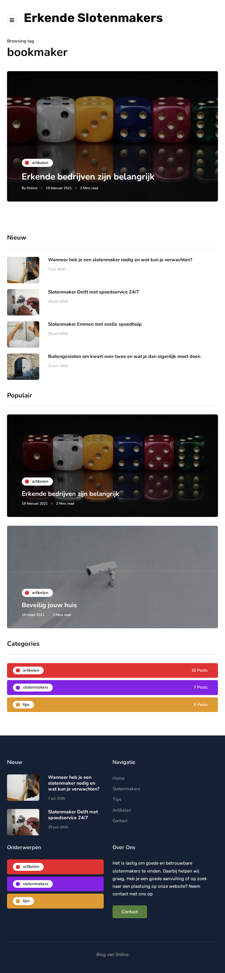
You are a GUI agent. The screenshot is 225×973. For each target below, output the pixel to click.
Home (118, 778)
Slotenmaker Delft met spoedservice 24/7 (93, 292)
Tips (116, 799)
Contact (119, 821)
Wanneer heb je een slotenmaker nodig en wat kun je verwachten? (120, 260)
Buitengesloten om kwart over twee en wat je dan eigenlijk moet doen (124, 356)
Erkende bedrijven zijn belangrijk (88, 177)
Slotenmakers (126, 789)
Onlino (32, 188)
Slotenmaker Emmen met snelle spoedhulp (95, 324)
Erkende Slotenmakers (93, 18)
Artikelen (121, 810)
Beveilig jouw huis (49, 605)
